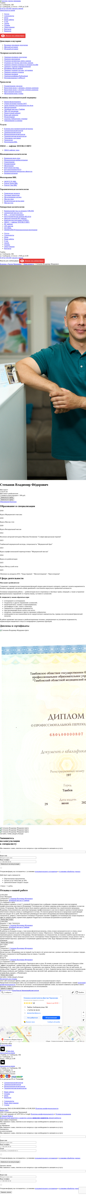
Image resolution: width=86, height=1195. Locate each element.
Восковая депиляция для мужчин (16, 45)
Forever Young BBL (11, 183)
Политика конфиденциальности (46, 1108)
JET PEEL (7, 228)
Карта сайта (4, 1110)
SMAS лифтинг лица (11, 150)
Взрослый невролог (11, 115)
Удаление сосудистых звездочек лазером (18, 63)
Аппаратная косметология (13, 130)
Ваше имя (3, 856)
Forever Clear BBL (10, 185)
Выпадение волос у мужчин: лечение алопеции (21, 90)
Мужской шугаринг (11, 49)
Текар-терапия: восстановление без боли (18, 105)
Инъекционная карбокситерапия (16, 160)
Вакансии (7, 31)
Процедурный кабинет (12, 113)
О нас (6, 21)
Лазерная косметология (12, 132)
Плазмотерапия (9, 164)
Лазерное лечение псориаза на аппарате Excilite (21, 65)
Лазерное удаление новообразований (17, 66)
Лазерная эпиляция (11, 74)
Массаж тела (8, 203)
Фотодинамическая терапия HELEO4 (17, 216)
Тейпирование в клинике (13, 120)
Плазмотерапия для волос (13, 86)
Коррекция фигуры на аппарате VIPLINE (19, 211)
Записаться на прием (7, 10)
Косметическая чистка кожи (14, 201)
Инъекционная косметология (14, 134)
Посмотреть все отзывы (8, 979)
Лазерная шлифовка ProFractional (16, 76)
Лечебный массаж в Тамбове (14, 109)
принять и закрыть (6, 988)
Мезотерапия (9, 166)
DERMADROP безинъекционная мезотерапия (20, 230)
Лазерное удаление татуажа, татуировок (18, 70)
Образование (4, 502)
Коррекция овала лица (12, 158)
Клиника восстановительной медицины (18, 129)
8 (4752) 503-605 (6, 8)
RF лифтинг (8, 224)
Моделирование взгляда (12, 197)
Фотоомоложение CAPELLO (14, 78)
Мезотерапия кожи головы (13, 93)
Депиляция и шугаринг (12, 138)
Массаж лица (9, 199)
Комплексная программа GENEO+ (16, 220)
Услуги (6, 14)
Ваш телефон (4, 860)
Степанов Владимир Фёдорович (21, 898)
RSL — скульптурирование (14, 215)
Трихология (8, 140)
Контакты (7, 29)
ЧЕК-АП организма (11, 111)
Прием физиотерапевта (12, 102)
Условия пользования (63, 1114)
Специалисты (9, 16)
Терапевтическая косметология (15, 136)
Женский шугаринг (11, 47)
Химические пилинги (12, 193)
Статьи (6, 1105)
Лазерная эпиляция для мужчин (15, 57)
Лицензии (13, 502)
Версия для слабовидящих (14, 36)
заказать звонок (17, 8)
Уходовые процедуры (12, 195)
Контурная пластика (11, 168)
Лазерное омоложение (12, 59)
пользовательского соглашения (46, 871)
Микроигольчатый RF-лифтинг (15, 218)
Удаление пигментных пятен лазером (17, 61)
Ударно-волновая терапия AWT (15, 103)
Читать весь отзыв (7, 919)
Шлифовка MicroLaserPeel (13, 68)
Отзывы (7, 25)
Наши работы (9, 19)
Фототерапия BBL (10, 142)
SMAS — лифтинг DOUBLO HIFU (17, 222)
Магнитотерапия (10, 107)
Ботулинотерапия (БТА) (12, 169)
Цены (6, 18)
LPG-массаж (8, 226)
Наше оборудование (11, 1103)
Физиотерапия (9, 117)
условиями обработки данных (69, 871)
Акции (6, 23)
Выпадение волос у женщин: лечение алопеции (21, 88)
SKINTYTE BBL (10, 181)
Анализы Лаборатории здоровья (15, 119)
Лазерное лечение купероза (14, 72)
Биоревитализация (11, 173)
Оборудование (9, 27)
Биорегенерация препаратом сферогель (18, 171)
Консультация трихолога (13, 91)
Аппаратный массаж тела (13, 213)
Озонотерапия (9, 162)
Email (2, 1148)
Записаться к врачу (7, 497)
